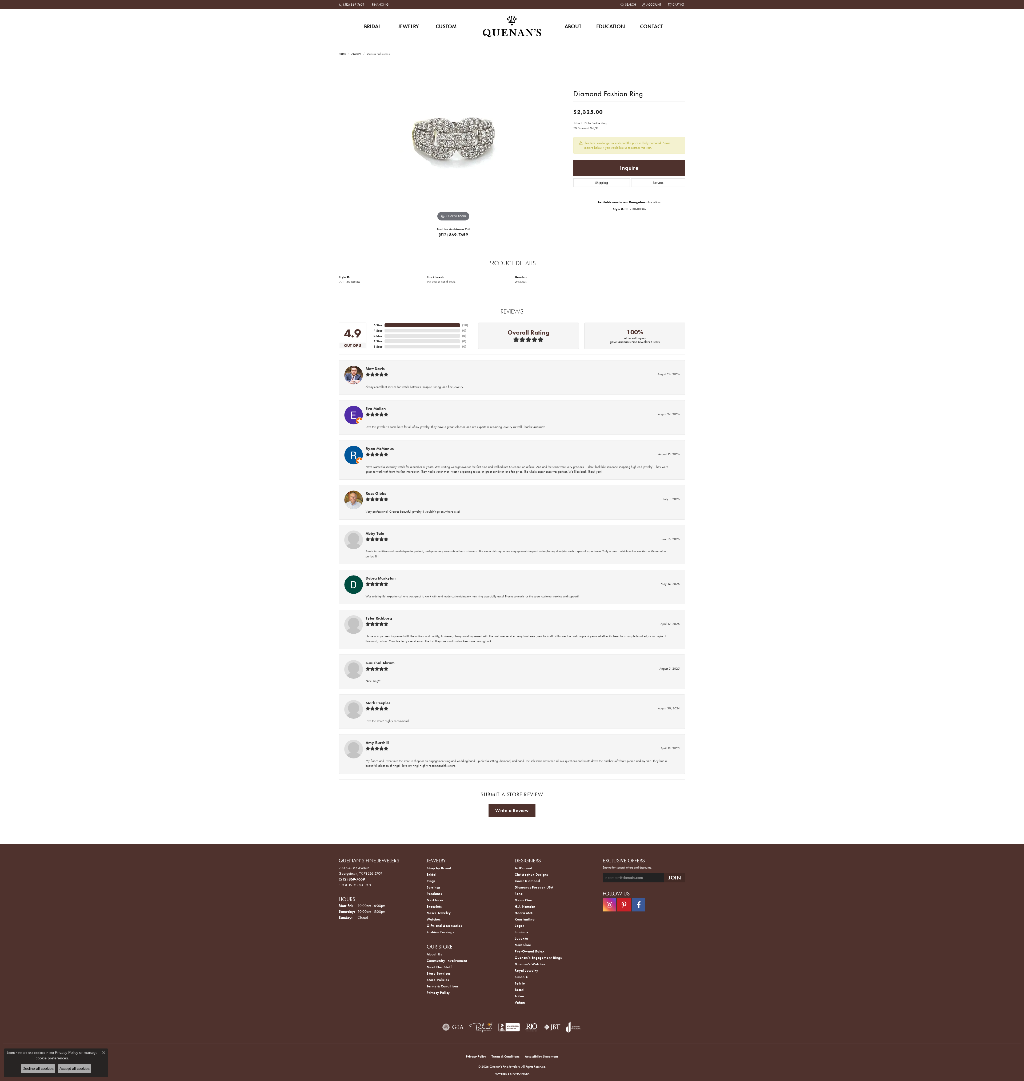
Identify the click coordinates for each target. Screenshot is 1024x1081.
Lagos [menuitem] (519, 925)
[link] (352, 4)
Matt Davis (375, 368)
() (465, 325)
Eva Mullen (376, 408)
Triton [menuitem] (519, 996)
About (573, 26)
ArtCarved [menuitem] (523, 868)
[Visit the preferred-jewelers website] (481, 1027)
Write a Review (512, 810)
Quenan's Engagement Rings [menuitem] (538, 957)
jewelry (356, 53)
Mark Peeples (378, 703)
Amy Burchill (377, 742)
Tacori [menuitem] (520, 989)
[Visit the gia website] (453, 1027)
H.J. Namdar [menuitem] (525, 906)
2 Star (378, 341)
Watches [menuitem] (434, 919)
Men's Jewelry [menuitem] (439, 913)
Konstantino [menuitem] (525, 919)
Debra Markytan (381, 578)
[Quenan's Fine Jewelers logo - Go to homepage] (512, 26)
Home (342, 53)
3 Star (378, 336)
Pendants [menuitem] (434, 893)
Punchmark (521, 1073)
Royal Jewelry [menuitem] (526, 970)
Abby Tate (375, 533)
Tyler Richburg (379, 618)
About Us (434, 954)
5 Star (378, 325)
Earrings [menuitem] (433, 887)
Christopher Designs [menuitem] (531, 874)
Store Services (439, 973)
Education (610, 26)
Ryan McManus (380, 448)
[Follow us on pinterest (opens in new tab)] (624, 904)
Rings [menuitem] (431, 881)
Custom (446, 26)
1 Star (378, 346)
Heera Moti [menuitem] (524, 913)
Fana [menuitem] (519, 893)
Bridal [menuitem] (432, 874)
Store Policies (438, 980)
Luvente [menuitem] (521, 938)
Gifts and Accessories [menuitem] (444, 925)
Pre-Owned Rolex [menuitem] (530, 951)
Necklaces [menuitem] (435, 900)
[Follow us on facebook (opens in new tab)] (638, 904)
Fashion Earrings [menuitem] (440, 932)
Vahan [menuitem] (520, 1002)
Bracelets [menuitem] (434, 906)
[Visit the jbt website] (552, 1027)
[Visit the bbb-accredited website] (509, 1027)
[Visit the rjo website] (531, 1027)
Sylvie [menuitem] (520, 983)
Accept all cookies (74, 1068)
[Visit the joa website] (574, 1027)
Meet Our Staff (439, 967)
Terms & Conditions (442, 986)
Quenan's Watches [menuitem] (530, 964)
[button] (629, 4)
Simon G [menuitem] (522, 977)
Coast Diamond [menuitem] (527, 881)
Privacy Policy (438, 992)
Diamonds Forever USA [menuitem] (534, 887)
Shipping (601, 182)
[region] (453, 143)
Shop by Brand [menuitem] (439, 868)
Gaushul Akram (380, 663)
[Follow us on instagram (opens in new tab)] (609, 904)
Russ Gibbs (376, 493)
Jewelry (408, 26)
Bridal (372, 26)
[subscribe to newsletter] (674, 877)
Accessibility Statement (541, 1056)
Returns (658, 182)
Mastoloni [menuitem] (523, 945)
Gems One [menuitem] (523, 900)
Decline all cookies (38, 1068)
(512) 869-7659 (453, 235)
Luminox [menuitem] (522, 932)
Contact (651, 26)
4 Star (378, 330)
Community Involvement (447, 960)
